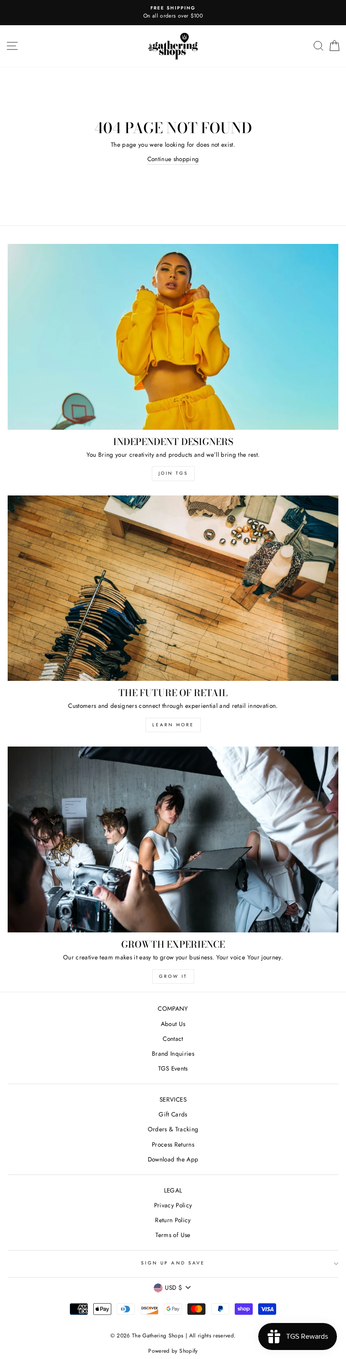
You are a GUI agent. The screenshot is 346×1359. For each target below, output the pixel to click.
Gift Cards (173, 1114)
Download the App (173, 1159)
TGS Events (172, 1068)
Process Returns (173, 1144)
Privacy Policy (173, 1205)
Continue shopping (173, 158)
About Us (173, 1023)
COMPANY (173, 1008)
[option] (173, 12)
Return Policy (173, 1219)
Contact (173, 1038)
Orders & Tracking (173, 1129)
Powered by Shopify (172, 1351)
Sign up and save (173, 1263)
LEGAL (173, 1190)
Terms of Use (172, 1234)
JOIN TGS (173, 473)
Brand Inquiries (173, 1053)
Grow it (173, 976)
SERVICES (173, 1099)
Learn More (173, 724)
